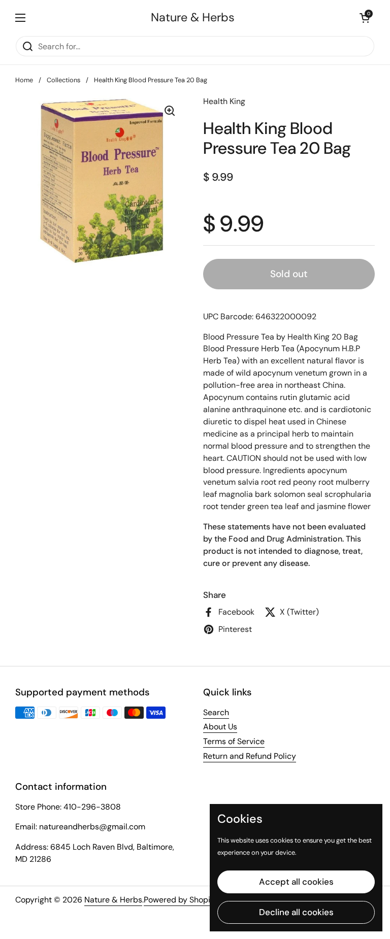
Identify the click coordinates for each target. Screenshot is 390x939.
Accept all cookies (296, 881)
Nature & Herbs (193, 17)
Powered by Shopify (180, 899)
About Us (220, 726)
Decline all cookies (296, 912)
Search (216, 712)
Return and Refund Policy (249, 756)
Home (24, 80)
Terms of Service (234, 741)
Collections (63, 80)
